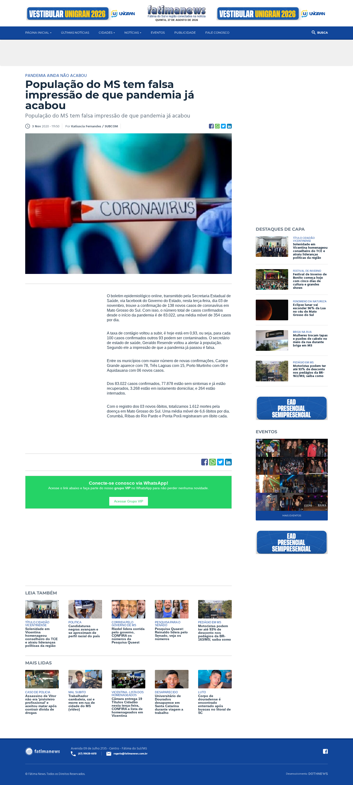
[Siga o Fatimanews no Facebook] (325, 751)
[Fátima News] (176, 11)
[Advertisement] (61, 367)
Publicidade (185, 32)
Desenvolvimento (296, 773)
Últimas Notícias (75, 32)
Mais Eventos (291, 515)
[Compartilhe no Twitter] (223, 126)
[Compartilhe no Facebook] (211, 126)
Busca (322, 32)
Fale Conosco (217, 32)
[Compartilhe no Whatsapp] (217, 126)
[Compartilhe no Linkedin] (229, 126)
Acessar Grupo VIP (128, 501)
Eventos (158, 32)
